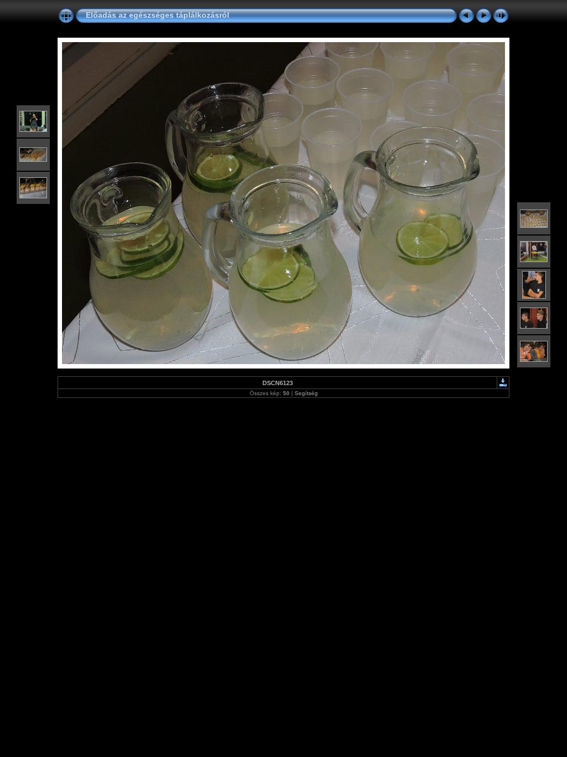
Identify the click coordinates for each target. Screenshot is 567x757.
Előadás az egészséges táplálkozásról (157, 15)
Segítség (306, 393)
